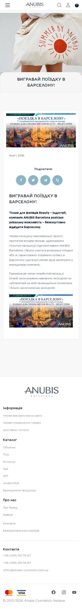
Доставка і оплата (16, 429)
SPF (5, 476)
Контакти (9, 523)
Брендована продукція (19, 490)
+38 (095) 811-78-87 (17, 555)
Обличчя (9, 447)
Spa (5, 468)
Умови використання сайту (22, 415)
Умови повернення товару (22, 422)
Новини (8, 514)
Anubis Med (11, 483)
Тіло (6, 454)
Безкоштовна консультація (21, 530)
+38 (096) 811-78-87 (17, 562)
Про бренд (10, 507)
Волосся (9, 461)
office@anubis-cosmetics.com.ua (25, 570)
